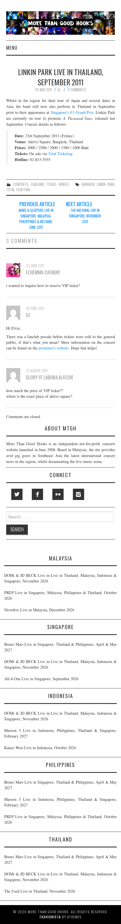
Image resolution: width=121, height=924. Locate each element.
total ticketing (18, 189)
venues (64, 184)
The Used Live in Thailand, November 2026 (39, 891)
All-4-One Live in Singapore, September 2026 (41, 678)
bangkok (88, 184)
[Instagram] (78, 494)
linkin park (105, 184)
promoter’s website (54, 348)
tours (51, 184)
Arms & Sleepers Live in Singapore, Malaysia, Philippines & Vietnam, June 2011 (36, 219)
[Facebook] (37, 494)
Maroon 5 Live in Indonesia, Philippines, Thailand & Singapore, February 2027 (60, 733)
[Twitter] (17, 494)
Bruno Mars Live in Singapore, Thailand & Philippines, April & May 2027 (60, 647)
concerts (20, 184)
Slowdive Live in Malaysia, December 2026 (39, 609)
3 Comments (77, 89)
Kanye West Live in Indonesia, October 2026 (40, 747)
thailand (37, 184)
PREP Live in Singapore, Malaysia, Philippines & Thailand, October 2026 (60, 595)
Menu (11, 47)
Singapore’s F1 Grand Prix (72, 112)
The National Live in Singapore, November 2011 (85, 216)
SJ (58, 89)
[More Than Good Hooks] (60, 22)
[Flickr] (58, 494)
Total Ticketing (60, 153)
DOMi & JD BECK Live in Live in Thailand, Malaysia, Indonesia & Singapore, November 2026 (60, 578)
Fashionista (50, 916)
